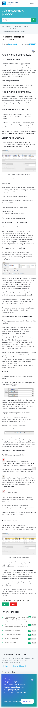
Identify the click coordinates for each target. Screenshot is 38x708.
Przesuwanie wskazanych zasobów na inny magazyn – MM (16, 626)
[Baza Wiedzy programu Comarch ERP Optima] (10, 3)
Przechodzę (27, 701)
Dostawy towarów (11, 643)
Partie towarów (13, 44)
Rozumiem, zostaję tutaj (12, 701)
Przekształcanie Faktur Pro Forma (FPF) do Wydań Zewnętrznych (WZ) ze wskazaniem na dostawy (16, 619)
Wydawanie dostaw (11, 639)
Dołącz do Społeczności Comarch (14, 666)
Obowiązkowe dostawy (12, 631)
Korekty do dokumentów (13, 635)
